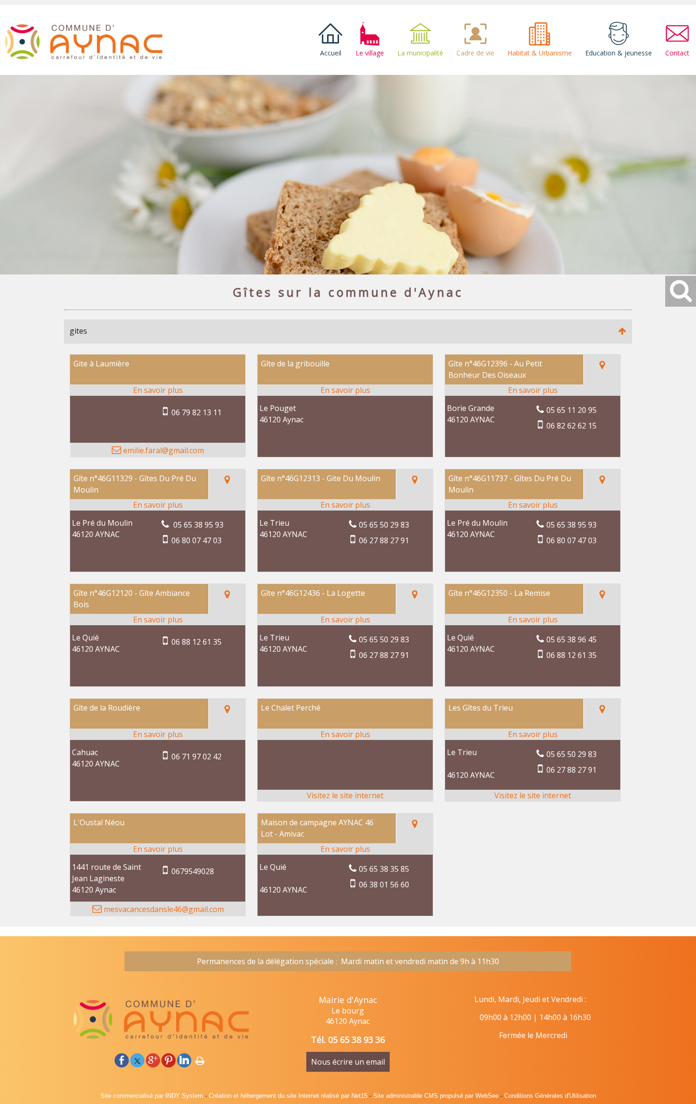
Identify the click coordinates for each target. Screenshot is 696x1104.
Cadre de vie (475, 52)
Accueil (330, 52)
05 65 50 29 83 (384, 525)
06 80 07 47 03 (196, 540)
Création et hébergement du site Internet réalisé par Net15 (288, 1095)
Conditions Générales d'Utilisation (550, 1095)
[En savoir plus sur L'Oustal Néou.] (157, 849)
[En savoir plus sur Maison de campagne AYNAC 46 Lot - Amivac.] (345, 849)
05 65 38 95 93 (197, 525)
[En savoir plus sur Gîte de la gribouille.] (345, 390)
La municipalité (420, 52)
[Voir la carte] (601, 369)
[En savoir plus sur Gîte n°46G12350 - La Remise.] (532, 619)
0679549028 (192, 871)
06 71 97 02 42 (196, 756)
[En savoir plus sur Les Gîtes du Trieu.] (532, 734)
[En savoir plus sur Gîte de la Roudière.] (157, 734)
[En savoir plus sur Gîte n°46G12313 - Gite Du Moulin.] (345, 505)
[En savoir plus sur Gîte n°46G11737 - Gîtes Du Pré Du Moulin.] (532, 505)
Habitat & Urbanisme (540, 52)
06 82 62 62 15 (571, 425)
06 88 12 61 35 (196, 642)
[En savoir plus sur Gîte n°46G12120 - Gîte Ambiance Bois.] (157, 619)
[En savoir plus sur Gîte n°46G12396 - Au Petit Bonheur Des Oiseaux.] (532, 390)
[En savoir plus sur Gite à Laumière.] (157, 390)
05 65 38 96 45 (571, 639)
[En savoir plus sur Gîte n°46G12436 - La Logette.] (345, 619)
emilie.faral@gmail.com (162, 450)
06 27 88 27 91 (384, 540)
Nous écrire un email (348, 1062)
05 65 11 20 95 (571, 410)
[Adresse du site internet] (345, 795)
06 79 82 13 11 (196, 412)
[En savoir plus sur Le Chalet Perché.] (345, 734)
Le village (370, 52)
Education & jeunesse (618, 52)
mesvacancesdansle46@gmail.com (163, 909)
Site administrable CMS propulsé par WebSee (436, 1095)
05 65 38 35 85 (384, 869)
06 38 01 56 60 (384, 884)
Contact (677, 52)
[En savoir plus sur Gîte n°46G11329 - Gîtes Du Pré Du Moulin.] (157, 505)
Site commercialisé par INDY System (151, 1095)
